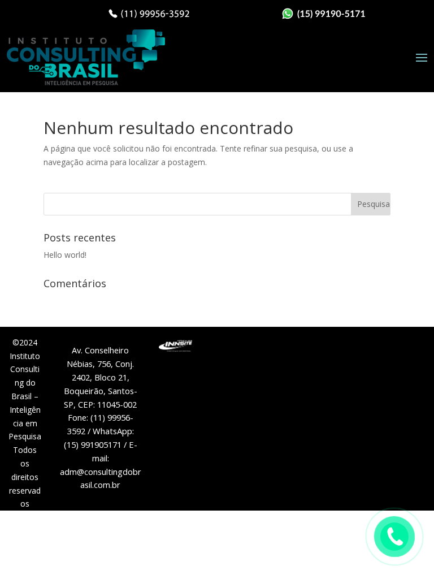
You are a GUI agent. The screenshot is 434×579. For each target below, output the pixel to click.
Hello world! (65, 254)
